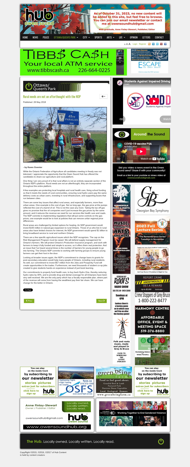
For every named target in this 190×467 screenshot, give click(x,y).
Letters (146, 37)
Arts (109, 37)
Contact (159, 37)
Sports (98, 37)
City (85, 37)
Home (25, 37)
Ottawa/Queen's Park (64, 37)
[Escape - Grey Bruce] (149, 67)
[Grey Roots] (152, 230)
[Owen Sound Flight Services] (76, 381)
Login (135, 44)
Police (46, 37)
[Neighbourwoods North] (152, 350)
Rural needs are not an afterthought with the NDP (52, 96)
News (35, 37)
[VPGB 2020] (133, 413)
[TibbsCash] (73, 62)
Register (142, 44)
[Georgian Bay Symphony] (152, 199)
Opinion (134, 37)
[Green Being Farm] (114, 381)
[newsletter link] (38, 381)
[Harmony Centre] (152, 320)
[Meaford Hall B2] (149, 54)
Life (120, 37)
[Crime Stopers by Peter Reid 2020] (152, 289)
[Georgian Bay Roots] (121, 319)
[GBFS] (121, 229)
